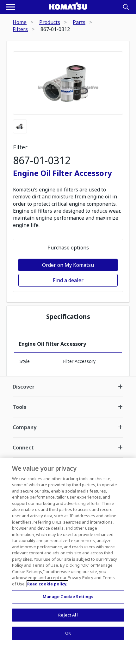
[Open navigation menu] (10, 7)
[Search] (126, 7)
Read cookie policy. (47, 584)
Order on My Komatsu (68, 264)
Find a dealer (68, 280)
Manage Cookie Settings (68, 596)
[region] (68, 551)
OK (68, 633)
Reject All (67, 615)
